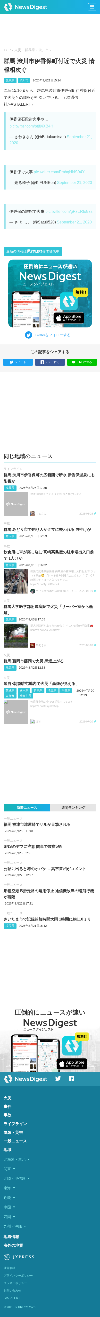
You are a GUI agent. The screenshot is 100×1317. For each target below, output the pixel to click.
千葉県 (66, 690)
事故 (7, 523)
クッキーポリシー (15, 1283)
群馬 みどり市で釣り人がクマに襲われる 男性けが (47, 529)
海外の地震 (13, 1245)
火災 (17, 50)
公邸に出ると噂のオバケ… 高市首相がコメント (45, 869)
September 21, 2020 (74, 183)
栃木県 (24, 690)
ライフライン (13, 469)
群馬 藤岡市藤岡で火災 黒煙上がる (34, 661)
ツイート (20, 362)
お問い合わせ (12, 1290)
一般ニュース (13, 818)
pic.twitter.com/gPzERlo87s (68, 211)
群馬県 (30, 50)
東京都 (10, 696)
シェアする (52, 362)
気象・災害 (13, 1132)
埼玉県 (52, 690)
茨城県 (10, 690)
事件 (7, 1106)
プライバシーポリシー (18, 1275)
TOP (7, 50)
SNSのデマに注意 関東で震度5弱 (33, 846)
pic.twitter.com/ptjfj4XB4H (31, 126)
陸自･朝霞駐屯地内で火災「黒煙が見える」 (41, 684)
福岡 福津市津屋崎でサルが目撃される (37, 824)
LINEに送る (84, 362)
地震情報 (11, 1237)
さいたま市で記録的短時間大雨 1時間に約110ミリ (47, 919)
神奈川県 (25, 696)
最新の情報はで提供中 (32, 251)
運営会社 (9, 1268)
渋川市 (44, 50)
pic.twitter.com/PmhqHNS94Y (59, 172)
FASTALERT (12, 1298)
